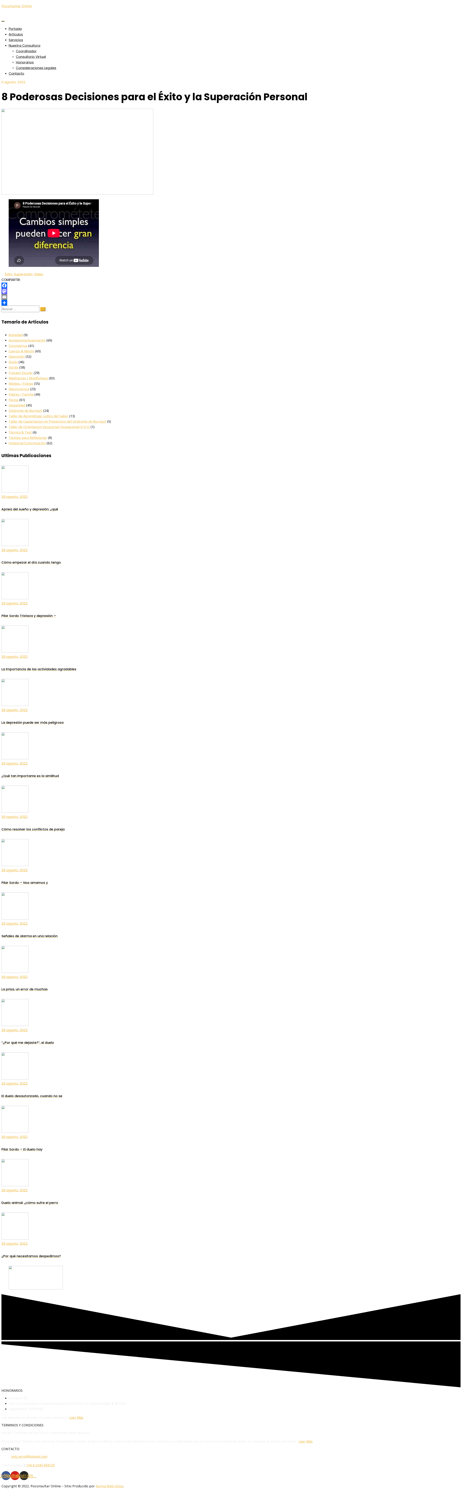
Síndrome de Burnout (25, 410)
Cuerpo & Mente (21, 351)
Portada (15, 29)
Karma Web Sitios (109, 1486)
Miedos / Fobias (21, 383)
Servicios (16, 40)
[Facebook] (231, 285)
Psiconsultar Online (16, 6)
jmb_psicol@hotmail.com (29, 1456)
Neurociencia (19, 389)
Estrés (13, 367)
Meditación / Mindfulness (28, 378)
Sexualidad (17, 405)
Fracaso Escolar (21, 373)
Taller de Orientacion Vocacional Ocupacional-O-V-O (49, 427)
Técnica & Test (20, 432)
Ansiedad (16, 335)
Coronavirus (18, 346)
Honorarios (25, 62)
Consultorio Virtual (31, 56)
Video (38, 274)
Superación (23, 274)
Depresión (17, 356)
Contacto (16, 73)
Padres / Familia (21, 394)
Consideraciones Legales (36, 68)
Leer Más (76, 1417)
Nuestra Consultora (24, 45)
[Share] (231, 303)
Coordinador (26, 51)
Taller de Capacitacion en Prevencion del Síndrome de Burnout (57, 421)
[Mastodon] (231, 291)
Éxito (8, 274)
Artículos (16, 34)
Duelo (13, 362)
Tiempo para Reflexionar (28, 437)
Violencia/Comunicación (27, 443)
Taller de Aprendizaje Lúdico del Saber (38, 416)
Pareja (13, 400)
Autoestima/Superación (27, 340)
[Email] (231, 297)
